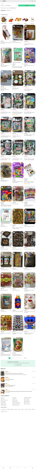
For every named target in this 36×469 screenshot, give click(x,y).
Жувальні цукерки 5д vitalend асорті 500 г (29, 291)
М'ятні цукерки (26, 400)
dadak (6, 383)
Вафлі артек (3, 398)
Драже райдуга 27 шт (27, 269)
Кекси (19, 409)
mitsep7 (6, 371)
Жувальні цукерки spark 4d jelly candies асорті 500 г (17, 228)
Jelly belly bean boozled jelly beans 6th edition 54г (28, 205)
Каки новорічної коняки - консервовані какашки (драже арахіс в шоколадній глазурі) (17, 355)
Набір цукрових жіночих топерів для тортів (29, 312)
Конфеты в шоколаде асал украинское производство (14, 373)
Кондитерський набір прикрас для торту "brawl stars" (6, 136)
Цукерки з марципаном (16, 403)
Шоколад (2, 411)
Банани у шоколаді (27, 403)
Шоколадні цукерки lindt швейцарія (5, 90)
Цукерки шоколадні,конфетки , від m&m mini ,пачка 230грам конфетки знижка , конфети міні (17, 67)
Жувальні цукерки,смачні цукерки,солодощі (5, 66)
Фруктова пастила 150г (4, 249)
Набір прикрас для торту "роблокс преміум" (28, 90)
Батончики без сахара (16, 402)
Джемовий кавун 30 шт (4, 269)
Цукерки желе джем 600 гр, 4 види (29, 66)
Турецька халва (14, 401)
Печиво (22, 409)
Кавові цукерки (14, 400)
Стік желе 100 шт (3, 311)
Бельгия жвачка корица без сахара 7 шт (28, 44)
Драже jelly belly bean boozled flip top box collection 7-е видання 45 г (6, 205)
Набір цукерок (3, 402)
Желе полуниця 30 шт (4, 290)
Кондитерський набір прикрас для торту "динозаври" (29, 135)
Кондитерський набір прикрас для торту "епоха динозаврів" (29, 159)
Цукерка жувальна (4, 226)
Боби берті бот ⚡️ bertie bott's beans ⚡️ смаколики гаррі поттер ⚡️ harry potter (29, 182)
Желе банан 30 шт (15, 269)
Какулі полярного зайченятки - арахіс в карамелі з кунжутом (6, 355)
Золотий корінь (26, 402)
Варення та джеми (10, 409)
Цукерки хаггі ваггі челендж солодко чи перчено (28, 333)
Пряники (26, 409)
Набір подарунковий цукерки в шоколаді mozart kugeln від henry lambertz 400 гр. (18, 391)
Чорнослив (14, 397)
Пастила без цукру (15, 405)
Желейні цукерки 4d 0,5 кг (16, 42)
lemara (6, 389)
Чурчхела (2, 397)
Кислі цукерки (3, 401)
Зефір (16, 409)
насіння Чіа (14, 398)
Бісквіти (33, 409)
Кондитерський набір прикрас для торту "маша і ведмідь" (17, 113)
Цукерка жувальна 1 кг (16, 290)
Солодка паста (3, 409)
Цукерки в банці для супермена (17, 311)
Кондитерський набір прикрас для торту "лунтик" (6, 113)
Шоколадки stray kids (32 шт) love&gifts (17, 333)
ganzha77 (6, 377)
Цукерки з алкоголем (4, 400)
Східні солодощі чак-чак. (9, 379)
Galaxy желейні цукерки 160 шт (10, 385)
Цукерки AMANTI (3, 405)
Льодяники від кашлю (27, 397)
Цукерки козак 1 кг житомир (17, 249)
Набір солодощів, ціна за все (29, 226)
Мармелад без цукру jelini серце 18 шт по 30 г (6, 43)
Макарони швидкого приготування (15, 88)
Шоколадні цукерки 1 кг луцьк (29, 249)
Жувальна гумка (3, 403)
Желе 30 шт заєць (15, 203)
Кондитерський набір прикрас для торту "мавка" (17, 159)
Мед (6, 411)
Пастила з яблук (26, 398)
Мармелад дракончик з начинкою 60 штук (4, 181)
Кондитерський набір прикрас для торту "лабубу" (6, 159)
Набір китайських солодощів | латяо (6, 333)
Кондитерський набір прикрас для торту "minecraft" (29, 113)
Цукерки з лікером (27, 401)
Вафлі (30, 409)
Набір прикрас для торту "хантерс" (16, 136)
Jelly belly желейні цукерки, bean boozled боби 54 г (17, 182)
